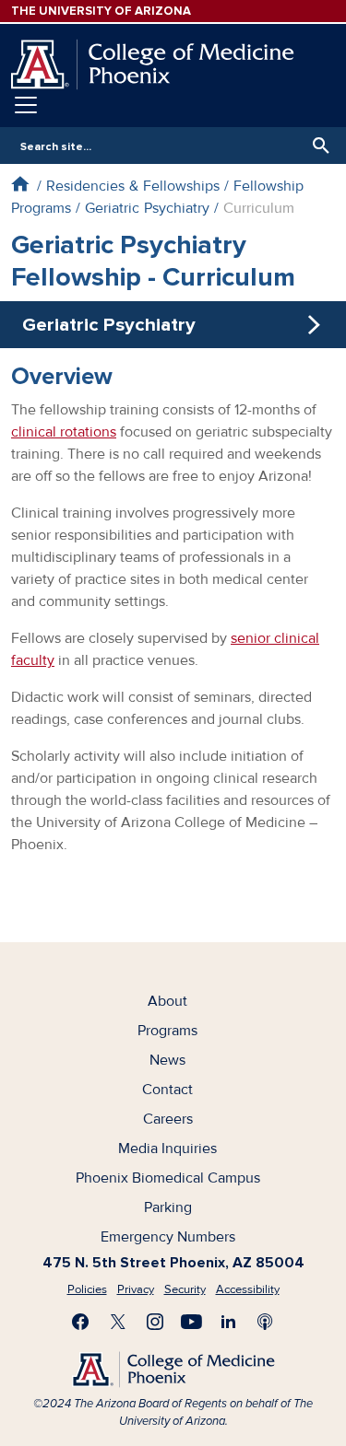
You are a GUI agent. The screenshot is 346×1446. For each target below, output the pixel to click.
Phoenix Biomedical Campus (168, 1178)
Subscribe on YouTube (192, 1321)
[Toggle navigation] (26, 105)
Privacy (135, 1289)
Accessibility (248, 1289)
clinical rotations (63, 432)
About (167, 1001)
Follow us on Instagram (155, 1321)
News (167, 1060)
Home (20, 183)
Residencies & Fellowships (133, 186)
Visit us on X (118, 1321)
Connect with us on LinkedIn (229, 1321)
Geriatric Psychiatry (147, 208)
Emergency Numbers (168, 1237)
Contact (167, 1089)
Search (316, 145)
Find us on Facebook (81, 1321)
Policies (87, 1289)
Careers (168, 1119)
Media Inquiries (167, 1148)
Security (185, 1289)
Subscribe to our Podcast (265, 1321)
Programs (167, 1030)
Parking (168, 1207)
